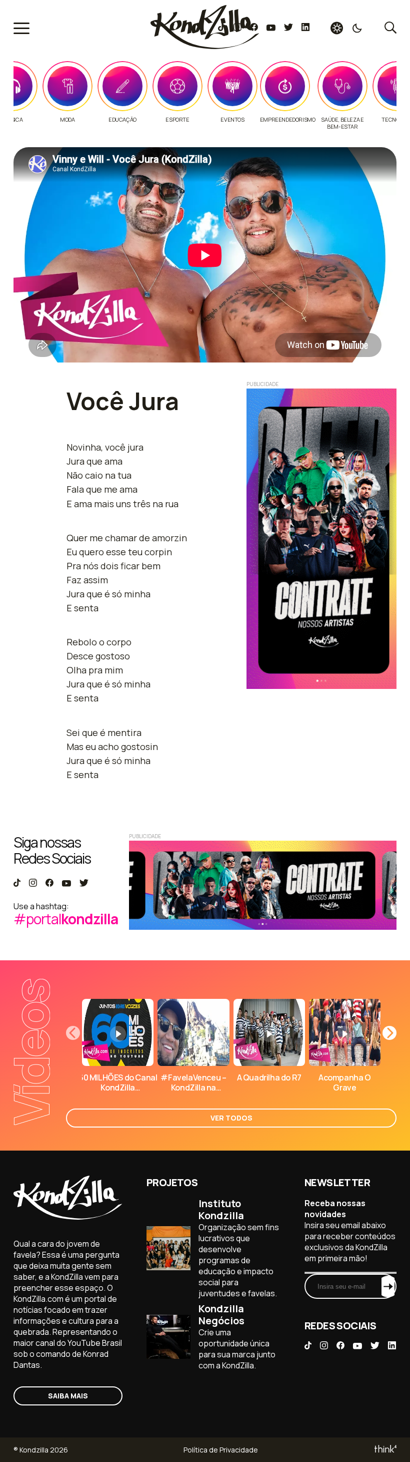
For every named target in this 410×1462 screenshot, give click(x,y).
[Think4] (384, 1449)
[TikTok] (221, 28)
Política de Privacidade (221, 1449)
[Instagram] (237, 28)
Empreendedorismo (288, 119)
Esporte (177, 119)
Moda (67, 119)
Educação (122, 119)
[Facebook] (254, 28)
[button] (389, 1033)
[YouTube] (271, 28)
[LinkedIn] (305, 28)
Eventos (232, 119)
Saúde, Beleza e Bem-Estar (342, 123)
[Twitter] (288, 28)
